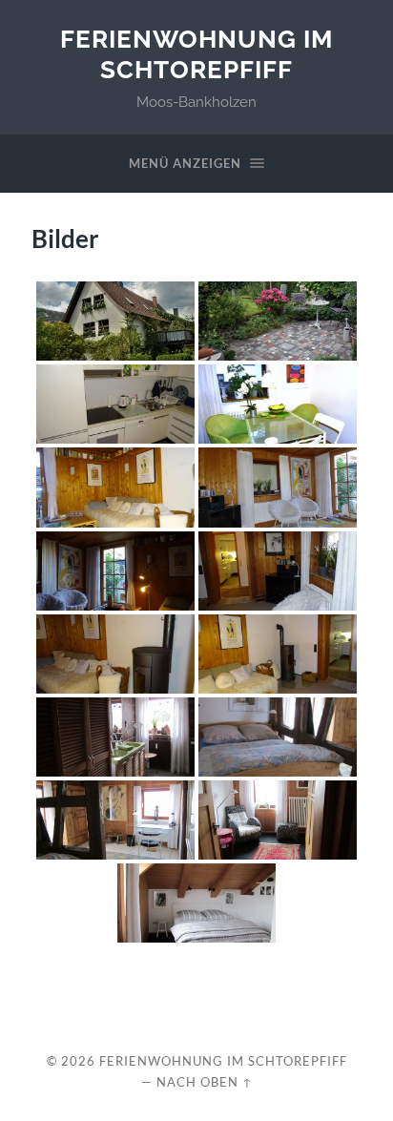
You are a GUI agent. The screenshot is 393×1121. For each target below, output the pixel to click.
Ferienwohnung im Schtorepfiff (196, 54)
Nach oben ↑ (204, 1082)
